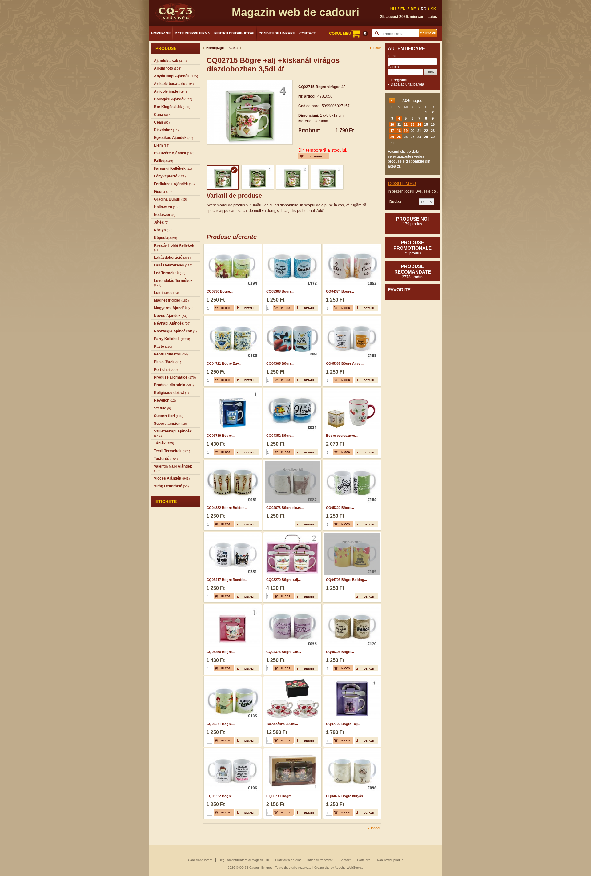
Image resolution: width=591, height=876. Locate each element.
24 (392, 137)
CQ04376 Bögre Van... (283, 652)
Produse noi (412, 221)
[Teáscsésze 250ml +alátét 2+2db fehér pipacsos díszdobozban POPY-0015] (291, 678)
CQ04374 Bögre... (340, 291)
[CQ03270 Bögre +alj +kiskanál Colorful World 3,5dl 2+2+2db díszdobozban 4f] (291, 534)
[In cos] (224, 308)
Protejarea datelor (288, 860)
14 (419, 124)
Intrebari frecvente (320, 860)
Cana (233, 48)
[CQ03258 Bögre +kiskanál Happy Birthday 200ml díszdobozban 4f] (231, 606)
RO (423, 9)
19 (406, 130)
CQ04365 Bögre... (280, 363)
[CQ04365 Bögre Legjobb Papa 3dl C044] (291, 318)
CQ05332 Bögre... (221, 796)
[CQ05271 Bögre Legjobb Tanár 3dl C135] (231, 678)
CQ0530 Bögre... (220, 291)
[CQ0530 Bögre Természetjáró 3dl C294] (231, 246)
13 (412, 124)
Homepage (161, 33)
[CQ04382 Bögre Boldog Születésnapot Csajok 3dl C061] (231, 462)
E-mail (393, 56)
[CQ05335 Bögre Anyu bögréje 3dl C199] (351, 318)
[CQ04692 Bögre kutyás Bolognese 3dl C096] (351, 750)
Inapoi (376, 47)
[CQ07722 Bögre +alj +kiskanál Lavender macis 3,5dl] (351, 678)
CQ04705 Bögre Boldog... (346, 580)
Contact (307, 33)
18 (399, 130)
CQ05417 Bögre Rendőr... (227, 580)
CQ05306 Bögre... (340, 652)
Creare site (322, 867)
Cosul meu (402, 183)
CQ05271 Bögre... (221, 724)
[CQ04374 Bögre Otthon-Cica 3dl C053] (351, 246)
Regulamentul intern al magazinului (244, 860)
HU (393, 9)
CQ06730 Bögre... (280, 796)
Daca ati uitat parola (407, 84)
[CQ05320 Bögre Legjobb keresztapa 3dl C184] (351, 462)
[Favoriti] (313, 156)
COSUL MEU (347, 33)
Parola (393, 67)
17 (392, 130)
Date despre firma (192, 33)
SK (433, 9)
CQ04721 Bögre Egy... (224, 363)
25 (399, 137)
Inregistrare (400, 80)
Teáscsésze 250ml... (282, 724)
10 (392, 124)
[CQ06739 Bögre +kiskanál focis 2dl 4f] (231, 390)
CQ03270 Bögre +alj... (283, 580)
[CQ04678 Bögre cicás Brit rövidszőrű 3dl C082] (291, 462)
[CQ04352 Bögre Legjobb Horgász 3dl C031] (291, 390)
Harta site (364, 860)
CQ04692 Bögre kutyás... (346, 796)
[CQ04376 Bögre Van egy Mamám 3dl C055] (291, 606)
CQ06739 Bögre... (221, 435)
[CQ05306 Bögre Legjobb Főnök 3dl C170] (351, 606)
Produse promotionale (412, 247)
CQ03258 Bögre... (221, 652)
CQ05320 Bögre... (340, 507)
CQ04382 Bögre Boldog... (227, 507)
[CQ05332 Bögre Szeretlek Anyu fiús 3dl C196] (231, 750)
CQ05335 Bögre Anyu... (345, 363)
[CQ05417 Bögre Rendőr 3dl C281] (231, 534)
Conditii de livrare (277, 33)
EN (403, 9)
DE (413, 9)
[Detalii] (247, 308)
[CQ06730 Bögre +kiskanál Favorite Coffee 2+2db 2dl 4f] (291, 750)
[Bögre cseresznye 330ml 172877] (351, 390)
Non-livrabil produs (390, 860)
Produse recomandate (412, 271)
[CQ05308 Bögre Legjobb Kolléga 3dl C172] (291, 246)
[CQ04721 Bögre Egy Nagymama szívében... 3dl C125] (231, 318)
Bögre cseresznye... (342, 435)
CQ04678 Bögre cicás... (285, 507)
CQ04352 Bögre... (280, 435)
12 (406, 124)
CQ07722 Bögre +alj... (343, 724)
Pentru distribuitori (234, 33)
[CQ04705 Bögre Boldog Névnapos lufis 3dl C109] (351, 534)
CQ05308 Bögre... (280, 291)
